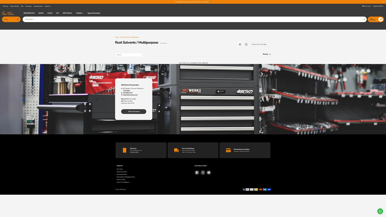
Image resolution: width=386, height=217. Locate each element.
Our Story (120, 169)
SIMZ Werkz (123, 189)
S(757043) (126, 91)
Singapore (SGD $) (378, 6)
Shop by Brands (14, 6)
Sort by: (254, 44)
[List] (246, 44)
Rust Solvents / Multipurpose (130, 37)
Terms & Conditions (123, 182)
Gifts (22, 6)
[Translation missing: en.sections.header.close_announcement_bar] (383, 2)
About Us (5, 6)
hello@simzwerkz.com (130, 95)
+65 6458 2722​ (127, 93)
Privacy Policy (121, 180)
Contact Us (48, 6)
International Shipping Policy (126, 177)
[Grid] (239, 44)
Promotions (28, 6)
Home (117, 37)
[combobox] (130, 55)
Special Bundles (38, 6)
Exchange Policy (122, 174)
